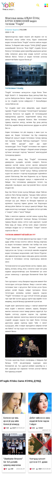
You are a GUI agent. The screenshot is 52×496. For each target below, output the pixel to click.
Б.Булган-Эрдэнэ (12, 30)
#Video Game (17, 381)
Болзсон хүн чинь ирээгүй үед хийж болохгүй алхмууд (11, 421)
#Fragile (4, 381)
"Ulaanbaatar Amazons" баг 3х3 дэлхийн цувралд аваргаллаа (13, 462)
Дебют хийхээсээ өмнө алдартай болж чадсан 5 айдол (39, 421)
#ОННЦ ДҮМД (33, 381)
